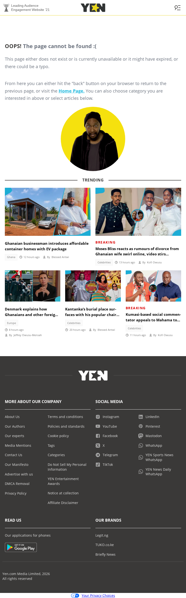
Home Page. (72, 91)
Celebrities (104, 262)
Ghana (11, 257)
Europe (11, 323)
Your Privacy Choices (98, 595)
